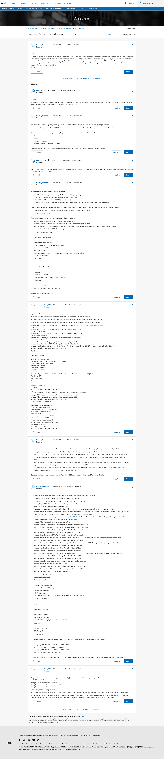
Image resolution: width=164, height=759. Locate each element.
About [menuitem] (20, 8)
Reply (128, 71)
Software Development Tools (67, 28)
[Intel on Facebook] (19, 740)
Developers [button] (46, 3)
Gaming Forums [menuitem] (70, 8)
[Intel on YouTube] (33, 740)
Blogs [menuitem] (81, 8)
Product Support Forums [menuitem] (53, 8)
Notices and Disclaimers (53, 747)
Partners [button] (57, 3)
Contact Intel (37, 735)
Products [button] (13, 3)
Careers (62, 735)
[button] (132, 45)
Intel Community (33, 28)
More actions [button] (127, 34)
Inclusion (87, 735)
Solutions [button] (34, 3)
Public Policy (96, 735)
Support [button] (23, 3)
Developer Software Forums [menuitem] (33, 8)
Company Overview (25, 735)
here (83, 716)
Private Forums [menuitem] (92, 8)
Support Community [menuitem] (8, 8)
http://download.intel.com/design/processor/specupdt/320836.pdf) (57, 467)
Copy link (116, 108)
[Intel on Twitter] (24, 740)
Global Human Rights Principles (135, 747)
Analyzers (81, 28)
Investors (55, 735)
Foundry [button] (67, 3)
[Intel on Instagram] (38, 740)
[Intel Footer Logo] (9, 742)
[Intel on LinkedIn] (28, 740)
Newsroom (47, 735)
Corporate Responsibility (74, 735)
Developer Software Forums (48, 28)
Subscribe (111, 34)
